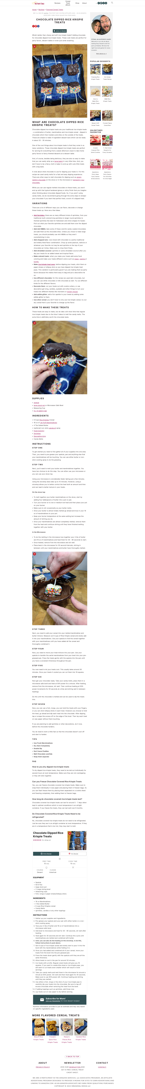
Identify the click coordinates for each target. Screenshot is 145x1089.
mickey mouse (72, 292)
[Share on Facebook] (38, 26)
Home (34, 10)
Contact (102, 1067)
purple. (36, 262)
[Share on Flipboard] (36, 26)
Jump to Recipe (60, 31)
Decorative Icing (40, 436)
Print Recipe (47, 854)
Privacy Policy (43, 1067)
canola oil (52, 428)
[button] (34, 840)
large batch (58, 161)
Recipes (57, 3)
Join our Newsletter (53, 1001)
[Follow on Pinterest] (98, 3)
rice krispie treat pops (46, 264)
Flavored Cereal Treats (54, 10)
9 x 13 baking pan (40, 411)
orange (82, 259)
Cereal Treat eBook (67, 3)
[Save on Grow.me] (40, 26)
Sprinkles (37, 433)
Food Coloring (39, 431)
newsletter (75, 1067)
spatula (36, 403)
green (76, 259)
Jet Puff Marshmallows (48, 423)
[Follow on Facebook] (103, 3)
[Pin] (34, 46)
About (84, 3)
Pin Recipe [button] (74, 854)
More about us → (101, 53)
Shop (77, 3)
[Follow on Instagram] (106, 3)
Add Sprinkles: (39, 215)
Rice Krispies (44, 420)
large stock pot (39, 405)
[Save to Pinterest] (33, 26)
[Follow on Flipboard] (101, 3)
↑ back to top (72, 1056)
